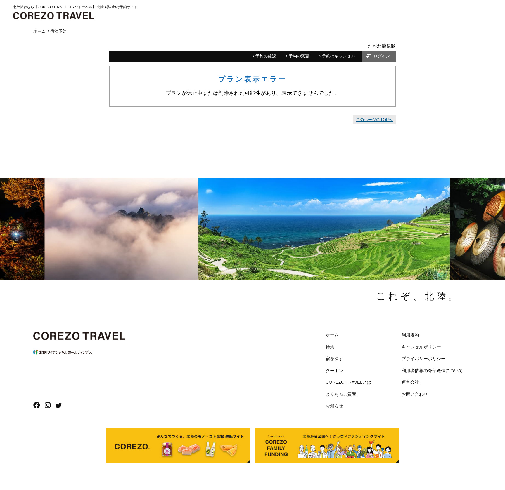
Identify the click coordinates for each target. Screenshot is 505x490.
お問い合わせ (415, 394)
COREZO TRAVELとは (348, 382)
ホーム (332, 334)
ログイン (381, 56)
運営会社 (410, 382)
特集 (330, 346)
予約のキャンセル (338, 56)
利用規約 (410, 334)
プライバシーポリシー (423, 358)
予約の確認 (265, 56)
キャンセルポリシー (421, 346)
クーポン (334, 370)
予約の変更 (299, 56)
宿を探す (334, 358)
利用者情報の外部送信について (432, 370)
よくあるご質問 (341, 394)
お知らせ (334, 405)
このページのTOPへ (374, 119)
